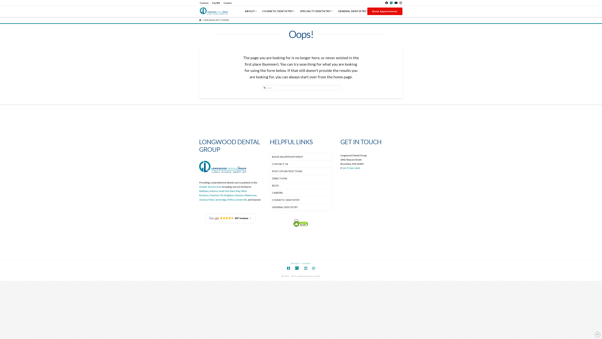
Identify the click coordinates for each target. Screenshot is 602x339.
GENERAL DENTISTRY (285, 207)
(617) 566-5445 (351, 168)
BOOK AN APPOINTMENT (287, 156)
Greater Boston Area (210, 186)
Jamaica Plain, (206, 199)
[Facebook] (386, 2)
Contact (204, 3)
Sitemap (306, 263)
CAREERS (277, 192)
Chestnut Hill (216, 195)
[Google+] (391, 2)
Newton (239, 195)
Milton (231, 199)
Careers (228, 3)
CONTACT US (280, 163)
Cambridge (220, 199)
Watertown (250, 195)
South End (223, 190)
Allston (213, 190)
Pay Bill (216, 3)
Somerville (241, 199)
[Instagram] (400, 2)
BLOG (275, 185)
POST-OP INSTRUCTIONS (287, 171)
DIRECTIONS (279, 178)
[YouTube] (396, 2)
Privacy (295, 263)
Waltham (204, 190)
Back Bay (235, 190)
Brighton (229, 195)
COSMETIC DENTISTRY (286, 199)
